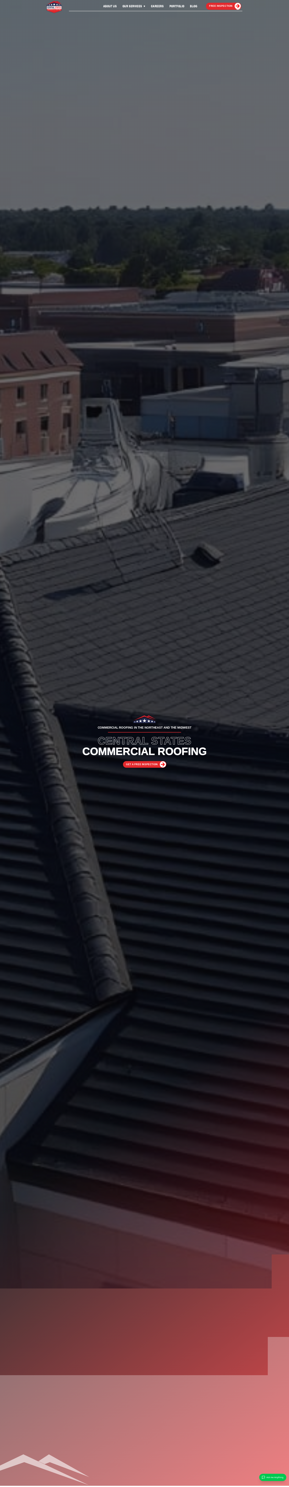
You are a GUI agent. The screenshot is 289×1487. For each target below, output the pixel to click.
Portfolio (176, 6)
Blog (193, 6)
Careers (157, 6)
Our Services (132, 6)
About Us (110, 6)
